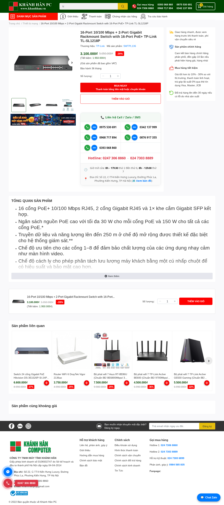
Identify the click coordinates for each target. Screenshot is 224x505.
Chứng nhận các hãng (124, 16)
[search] (123, 6)
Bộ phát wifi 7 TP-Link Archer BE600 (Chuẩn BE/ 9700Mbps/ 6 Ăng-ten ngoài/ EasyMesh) (152, 377)
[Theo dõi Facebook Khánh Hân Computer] (11, 425)
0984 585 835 (177, 464)
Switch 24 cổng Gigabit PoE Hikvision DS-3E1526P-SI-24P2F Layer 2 (32, 377)
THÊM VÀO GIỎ (120, 98)
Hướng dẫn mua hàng (92, 455)
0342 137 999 (184, 8)
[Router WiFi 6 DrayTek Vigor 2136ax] (71, 350)
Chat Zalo (209, 497)
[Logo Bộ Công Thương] (19, 493)
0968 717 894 (165, 8)
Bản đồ (84, 465)
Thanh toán (95, 16)
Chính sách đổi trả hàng (128, 460)
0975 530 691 (184, 4)
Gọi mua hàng (145, 4)
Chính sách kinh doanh (127, 465)
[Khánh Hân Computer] (30, 6)
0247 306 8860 (114, 158)
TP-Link (100, 45)
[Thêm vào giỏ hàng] (46, 383)
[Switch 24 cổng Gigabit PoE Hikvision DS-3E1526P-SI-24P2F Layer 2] (31, 350)
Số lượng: (86, 75)
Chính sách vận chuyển (128, 455)
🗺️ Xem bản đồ (141, 180)
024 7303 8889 (141, 158)
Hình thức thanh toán (126, 450)
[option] (43, 62)
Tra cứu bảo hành (157, 16)
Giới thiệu (73, 16)
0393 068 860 (165, 4)
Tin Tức (119, 470)
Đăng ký (207, 426)
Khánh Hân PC (48, 501)
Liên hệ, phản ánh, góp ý (93, 445)
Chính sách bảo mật (91, 460)
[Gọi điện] (87, 127)
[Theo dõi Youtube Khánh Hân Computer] (28, 425)
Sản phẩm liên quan (28, 325)
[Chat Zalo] (94, 127)
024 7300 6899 (175, 458)
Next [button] (72, 62)
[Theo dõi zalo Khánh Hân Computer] (20, 425)
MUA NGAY (120, 87)
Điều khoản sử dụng (126, 445)
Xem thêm (113, 276)
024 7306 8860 (145, 8)
